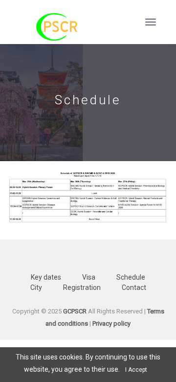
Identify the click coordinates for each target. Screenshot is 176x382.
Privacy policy (111, 323)
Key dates (46, 277)
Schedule (130, 277)
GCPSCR (75, 311)
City (36, 287)
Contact (134, 287)
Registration (82, 287)
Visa (88, 277)
